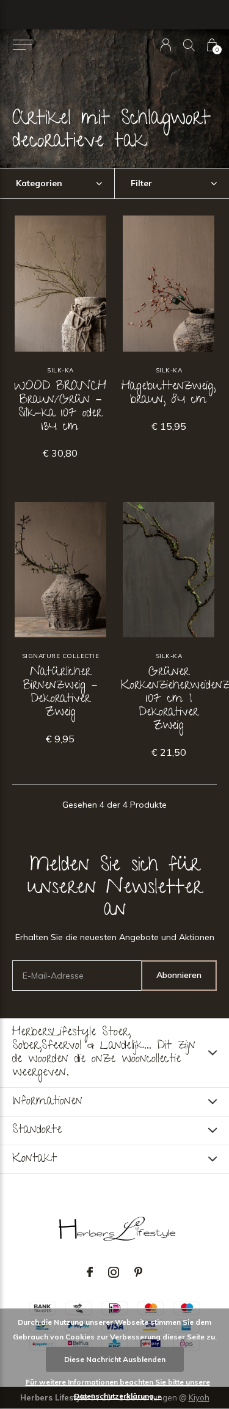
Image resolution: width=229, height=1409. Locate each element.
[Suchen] (189, 44)
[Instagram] (113, 1272)
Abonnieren (179, 974)
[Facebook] (90, 1272)
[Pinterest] (138, 1272)
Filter (141, 183)
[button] (22, 45)
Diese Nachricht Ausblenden (114, 1359)
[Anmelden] (166, 44)
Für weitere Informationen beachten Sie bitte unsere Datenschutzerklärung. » (118, 1388)
